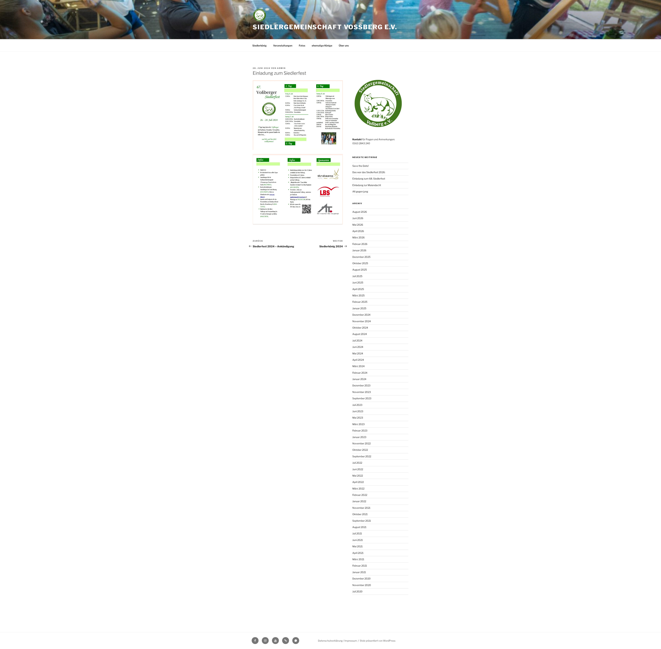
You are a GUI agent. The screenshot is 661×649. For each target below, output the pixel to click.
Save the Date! (360, 165)
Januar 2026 (359, 250)
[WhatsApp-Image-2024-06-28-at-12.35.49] (298, 115)
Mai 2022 (357, 475)
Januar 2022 (359, 501)
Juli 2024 (357, 340)
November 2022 (361, 443)
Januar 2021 (359, 572)
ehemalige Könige (322, 45)
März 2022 (358, 488)
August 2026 (359, 211)
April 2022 (358, 482)
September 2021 (361, 520)
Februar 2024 (359, 372)
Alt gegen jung (360, 191)
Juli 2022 (357, 462)
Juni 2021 (357, 540)
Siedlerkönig (259, 45)
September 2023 (361, 398)
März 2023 (358, 424)
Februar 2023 (359, 430)
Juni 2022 (357, 469)
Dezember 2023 (361, 385)
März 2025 (358, 295)
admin (281, 68)
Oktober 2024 (360, 327)
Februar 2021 (359, 565)
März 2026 (358, 237)
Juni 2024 (357, 346)
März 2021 (358, 559)
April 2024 (358, 359)
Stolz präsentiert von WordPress (377, 640)
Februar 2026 (359, 243)
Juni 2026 (357, 218)
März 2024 (358, 366)
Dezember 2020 (361, 578)
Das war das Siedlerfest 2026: (368, 172)
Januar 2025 (359, 308)
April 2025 (358, 289)
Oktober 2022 (360, 449)
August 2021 (359, 527)
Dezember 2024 (361, 314)
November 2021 (361, 507)
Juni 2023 (357, 411)
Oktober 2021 (360, 514)
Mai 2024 (357, 353)
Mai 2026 (357, 224)
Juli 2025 (357, 276)
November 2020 (361, 585)
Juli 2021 (357, 533)
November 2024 (361, 321)
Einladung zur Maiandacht (366, 185)
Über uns (344, 45)
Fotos (302, 45)
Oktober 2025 (360, 263)
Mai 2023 (357, 417)
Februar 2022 (359, 494)
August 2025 (359, 269)
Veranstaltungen (282, 45)
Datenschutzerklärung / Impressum (337, 640)
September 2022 (361, 456)
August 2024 (359, 334)
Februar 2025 (359, 301)
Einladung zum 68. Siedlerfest (368, 178)
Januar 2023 (359, 437)
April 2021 (358, 552)
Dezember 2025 (361, 256)
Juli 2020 (357, 591)
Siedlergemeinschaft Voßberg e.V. (325, 27)
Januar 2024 (359, 379)
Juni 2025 (357, 282)
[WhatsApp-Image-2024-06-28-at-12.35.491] (298, 189)
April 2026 (358, 231)
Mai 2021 (357, 546)
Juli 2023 (357, 404)
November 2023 (361, 392)
